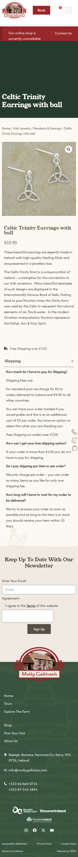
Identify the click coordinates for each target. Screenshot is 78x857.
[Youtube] (52, 830)
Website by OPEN (66, 851)
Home (6, 128)
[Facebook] (35, 830)
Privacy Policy (44, 844)
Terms (31, 605)
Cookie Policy (68, 844)
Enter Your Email (14, 581)
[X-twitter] (43, 830)
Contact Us (63, 33)
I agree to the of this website (31, 605)
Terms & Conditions (12, 851)
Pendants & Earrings (47, 128)
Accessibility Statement (14, 844)
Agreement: (11, 598)
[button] (68, 10)
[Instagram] (26, 830)
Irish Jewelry (22, 128)
